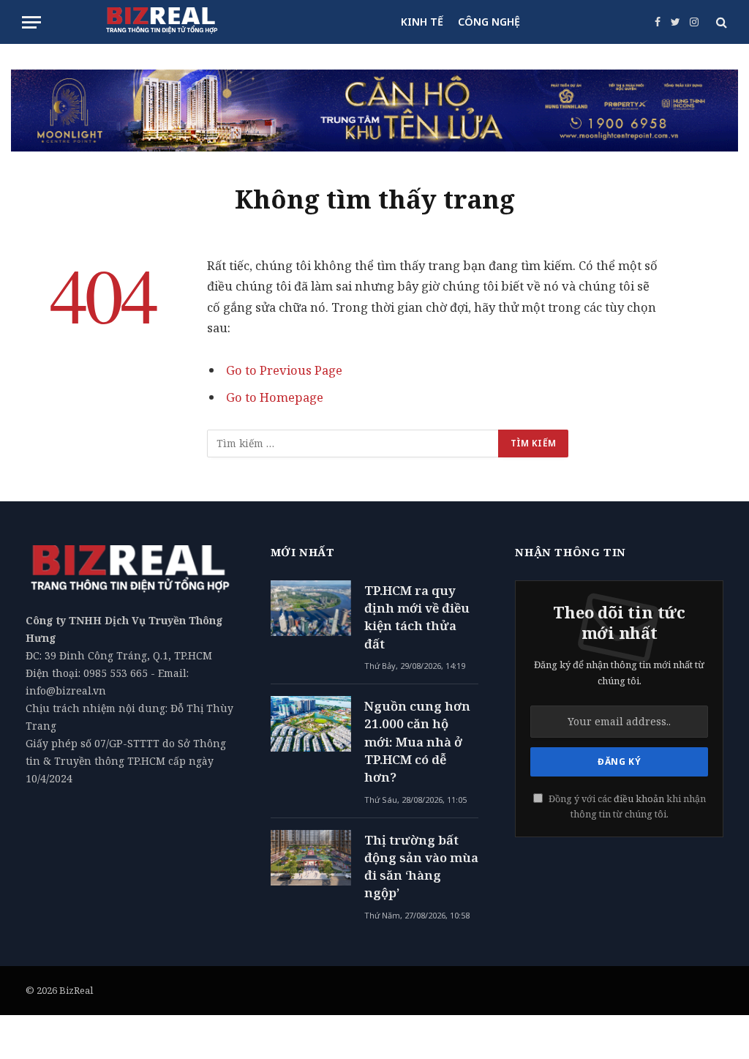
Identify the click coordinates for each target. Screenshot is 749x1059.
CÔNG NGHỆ (489, 22)
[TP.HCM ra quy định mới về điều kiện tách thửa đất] (311, 608)
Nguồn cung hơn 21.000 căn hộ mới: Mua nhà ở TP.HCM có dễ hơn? (417, 741)
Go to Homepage (274, 397)
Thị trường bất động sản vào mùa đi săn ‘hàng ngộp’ (421, 866)
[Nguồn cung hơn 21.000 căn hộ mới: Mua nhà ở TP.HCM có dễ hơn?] (311, 724)
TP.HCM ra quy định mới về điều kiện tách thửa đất (417, 617)
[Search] (720, 22)
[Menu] (31, 22)
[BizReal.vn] (161, 22)
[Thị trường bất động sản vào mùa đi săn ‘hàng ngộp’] (311, 858)
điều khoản (639, 799)
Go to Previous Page (284, 370)
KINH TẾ (422, 22)
